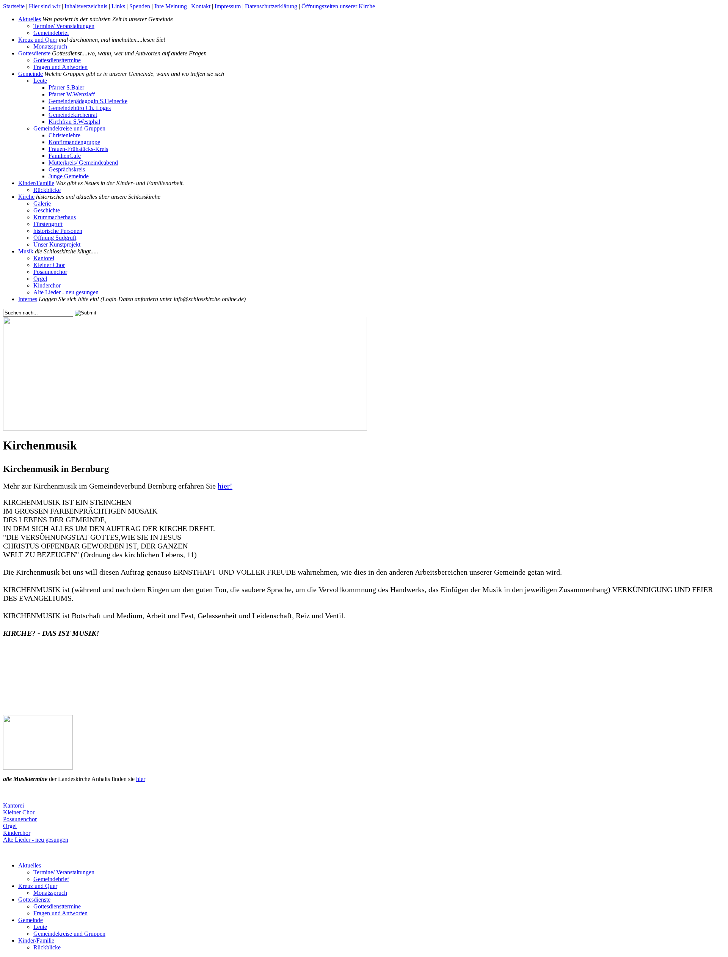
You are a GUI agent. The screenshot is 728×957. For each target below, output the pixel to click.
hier (140, 779)
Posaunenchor (50, 272)
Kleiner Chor (49, 265)
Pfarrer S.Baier (66, 87)
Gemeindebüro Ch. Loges (80, 108)
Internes (27, 299)
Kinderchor (47, 285)
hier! (225, 486)
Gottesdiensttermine (57, 60)
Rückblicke (47, 190)
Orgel (40, 278)
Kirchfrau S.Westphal (74, 121)
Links (118, 6)
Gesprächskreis (67, 169)
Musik (25, 251)
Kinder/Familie (36, 183)
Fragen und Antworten (60, 67)
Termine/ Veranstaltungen (63, 26)
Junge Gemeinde (69, 176)
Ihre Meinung (170, 6)
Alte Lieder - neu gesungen (66, 292)
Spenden (139, 6)
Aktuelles (29, 19)
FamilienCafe (65, 155)
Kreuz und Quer (37, 39)
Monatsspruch (50, 46)
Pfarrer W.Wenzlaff (72, 94)
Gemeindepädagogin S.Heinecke (88, 101)
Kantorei (43, 258)
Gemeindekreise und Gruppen (69, 128)
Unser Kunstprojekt (56, 244)
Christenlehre (64, 135)
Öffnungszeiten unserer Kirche (338, 6)
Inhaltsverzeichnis (85, 6)
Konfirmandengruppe (74, 142)
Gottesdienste (34, 53)
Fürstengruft (48, 224)
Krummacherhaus (54, 217)
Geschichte (46, 210)
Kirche (26, 196)
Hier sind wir (44, 6)
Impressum (228, 6)
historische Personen (57, 231)
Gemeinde (30, 74)
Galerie (42, 203)
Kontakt (200, 6)
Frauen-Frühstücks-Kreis (78, 149)
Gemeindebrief (51, 33)
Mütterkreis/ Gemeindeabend (83, 162)
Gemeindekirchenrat (73, 115)
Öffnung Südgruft (54, 237)
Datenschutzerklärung (271, 6)
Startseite (14, 6)
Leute (40, 80)
